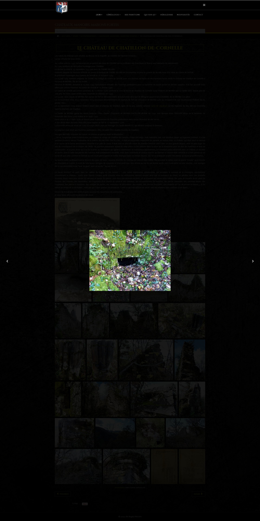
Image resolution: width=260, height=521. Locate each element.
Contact (198, 15)
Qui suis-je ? (150, 15)
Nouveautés (183, 15)
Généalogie (112, 15)
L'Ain (98, 15)
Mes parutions (132, 15)
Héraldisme (166, 15)
